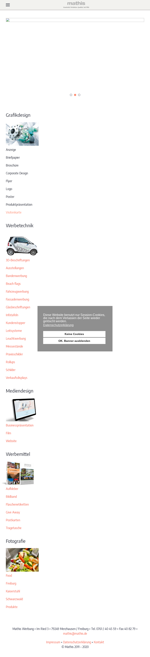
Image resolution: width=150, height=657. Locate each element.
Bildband (11, 497)
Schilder (10, 370)
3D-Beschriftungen (18, 260)
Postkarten (13, 520)
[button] (8, 5)
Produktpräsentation (19, 204)
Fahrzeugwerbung (17, 291)
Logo (9, 189)
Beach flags (13, 284)
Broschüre (12, 165)
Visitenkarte (13, 212)
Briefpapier (13, 157)
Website (11, 441)
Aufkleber (12, 489)
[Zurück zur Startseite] (75, 5)
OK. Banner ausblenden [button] (74, 340)
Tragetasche (13, 528)
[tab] (71, 95)
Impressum (53, 642)
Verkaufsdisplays (16, 378)
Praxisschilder (14, 354)
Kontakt (99, 642)
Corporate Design (17, 173)
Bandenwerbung (16, 276)
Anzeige (11, 150)
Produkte (12, 607)
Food (9, 575)
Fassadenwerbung (17, 299)
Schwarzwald (14, 599)
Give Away (13, 512)
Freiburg (11, 583)
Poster (10, 197)
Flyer (9, 181)
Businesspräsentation (19, 425)
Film (8, 433)
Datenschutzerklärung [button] (58, 325)
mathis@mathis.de (75, 633)
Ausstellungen (15, 268)
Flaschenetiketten (17, 504)
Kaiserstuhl (13, 591)
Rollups (10, 362)
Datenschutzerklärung (77, 642)
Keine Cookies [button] (74, 334)
